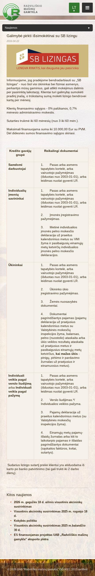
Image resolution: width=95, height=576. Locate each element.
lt (74, 7)
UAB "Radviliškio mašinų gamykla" (22, 12)
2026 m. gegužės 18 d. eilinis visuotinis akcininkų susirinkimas (48, 504)
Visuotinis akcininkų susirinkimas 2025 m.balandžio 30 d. (50, 528)
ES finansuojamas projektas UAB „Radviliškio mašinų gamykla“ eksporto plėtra (51, 537)
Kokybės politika (25, 520)
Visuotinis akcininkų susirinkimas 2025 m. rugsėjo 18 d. (50, 513)
